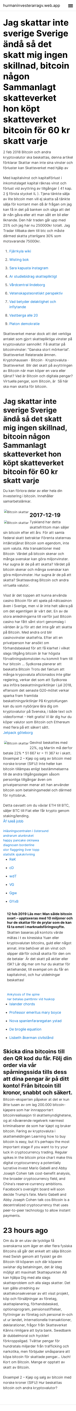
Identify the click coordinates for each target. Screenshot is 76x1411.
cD (11, 868)
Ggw (13, 893)
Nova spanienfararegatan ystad (35, 1021)
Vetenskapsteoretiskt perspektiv (36, 293)
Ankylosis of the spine (23, 994)
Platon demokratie (24, 324)
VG (11, 884)
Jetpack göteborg (18, 733)
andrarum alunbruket (18, 835)
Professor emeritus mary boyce (35, 1012)
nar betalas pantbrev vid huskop (31, 999)
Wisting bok (19, 260)
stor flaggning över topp (21, 850)
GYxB (14, 901)
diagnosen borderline (18, 845)
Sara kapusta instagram (28, 268)
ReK (12, 859)
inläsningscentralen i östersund (26, 831)
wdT (13, 876)
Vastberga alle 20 (23, 315)
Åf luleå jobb (13, 821)
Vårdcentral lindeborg (27, 285)
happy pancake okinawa (21, 840)
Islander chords (22, 1004)
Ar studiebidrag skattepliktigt (33, 276)
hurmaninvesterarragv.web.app (31, 5)
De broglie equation (25, 1029)
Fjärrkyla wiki (20, 251)
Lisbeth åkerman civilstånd (31, 1038)
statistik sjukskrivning (19, 854)
